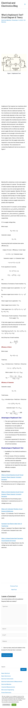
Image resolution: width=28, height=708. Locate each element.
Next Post (14, 589)
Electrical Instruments (7, 678)
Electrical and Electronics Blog (9, 4)
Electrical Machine (6, 20)
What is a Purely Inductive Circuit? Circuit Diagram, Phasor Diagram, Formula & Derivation (12, 494)
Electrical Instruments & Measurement (11, 681)
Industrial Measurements (8, 687)
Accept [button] (13, 704)
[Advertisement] (14, 39)
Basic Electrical (5, 673)
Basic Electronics (6, 676)
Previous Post (14, 586)
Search (3, 666)
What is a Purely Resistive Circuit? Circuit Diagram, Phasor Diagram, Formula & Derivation (12, 477)
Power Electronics (6, 692)
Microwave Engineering (7, 689)
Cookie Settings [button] (6, 704)
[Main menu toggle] (25, 4)
